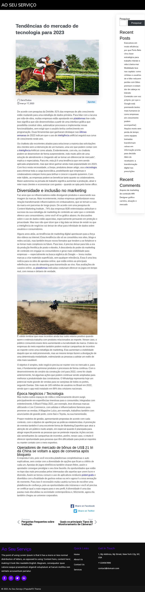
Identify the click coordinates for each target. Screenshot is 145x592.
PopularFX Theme (32, 589)
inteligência (63, 135)
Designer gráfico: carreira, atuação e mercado (128, 201)
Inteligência (25, 150)
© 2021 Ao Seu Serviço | (12, 589)
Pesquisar (125, 19)
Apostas (91, 102)
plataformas (79, 118)
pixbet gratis (88, 475)
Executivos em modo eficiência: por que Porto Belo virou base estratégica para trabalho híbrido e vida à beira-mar (132, 53)
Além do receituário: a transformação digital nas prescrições (130, 164)
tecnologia (28, 32)
